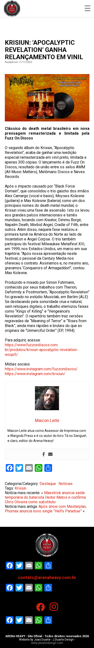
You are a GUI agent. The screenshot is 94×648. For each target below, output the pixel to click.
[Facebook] (43, 454)
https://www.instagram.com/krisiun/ (35, 373)
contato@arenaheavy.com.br (47, 577)
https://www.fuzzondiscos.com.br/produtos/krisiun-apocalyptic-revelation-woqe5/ (41, 350)
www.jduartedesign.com (47, 643)
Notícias (66, 483)
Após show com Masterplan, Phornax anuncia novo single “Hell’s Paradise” (46, 508)
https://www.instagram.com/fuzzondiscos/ (41, 369)
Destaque (48, 483)
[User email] (50, 454)
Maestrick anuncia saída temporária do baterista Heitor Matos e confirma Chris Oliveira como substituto (45, 497)
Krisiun (20, 488)
